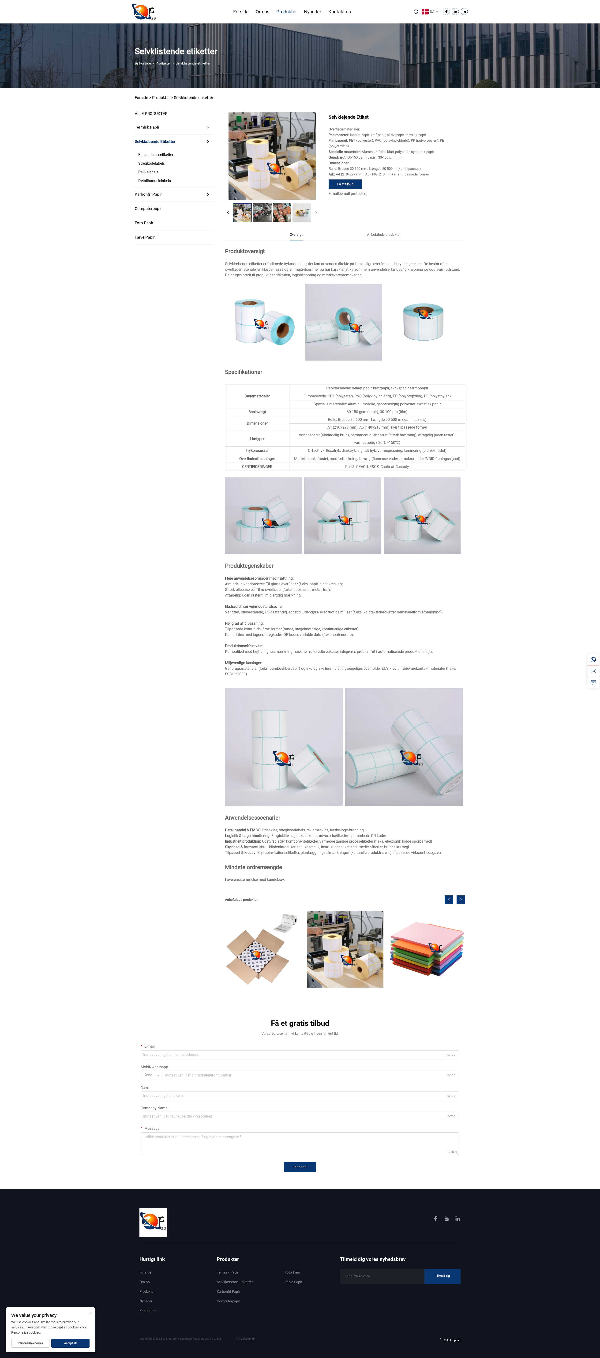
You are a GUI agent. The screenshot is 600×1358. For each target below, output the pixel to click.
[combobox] (151, 1075)
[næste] (316, 213)
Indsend (300, 1167)
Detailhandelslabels (154, 181)
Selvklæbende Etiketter (155, 141)
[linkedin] (458, 1219)
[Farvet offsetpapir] (427, 949)
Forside (241, 12)
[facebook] (436, 1219)
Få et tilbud (345, 184)
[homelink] (153, 1222)
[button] (449, 899)
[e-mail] (593, 671)
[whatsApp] (593, 660)
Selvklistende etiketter (193, 63)
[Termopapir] (263, 949)
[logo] (144, 11)
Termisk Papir (147, 127)
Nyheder (312, 12)
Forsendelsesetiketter (155, 154)
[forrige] (228, 213)
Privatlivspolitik (245, 1338)
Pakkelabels (148, 172)
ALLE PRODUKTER (151, 113)
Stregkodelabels (151, 163)
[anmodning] (593, 682)
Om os (262, 12)
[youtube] (447, 1219)
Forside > (143, 97)
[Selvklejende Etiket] (345, 949)
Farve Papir (145, 237)
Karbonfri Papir (148, 194)
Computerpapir (148, 208)
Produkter (286, 12)
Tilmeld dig (442, 1276)
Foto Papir (144, 223)
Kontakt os (339, 12)
